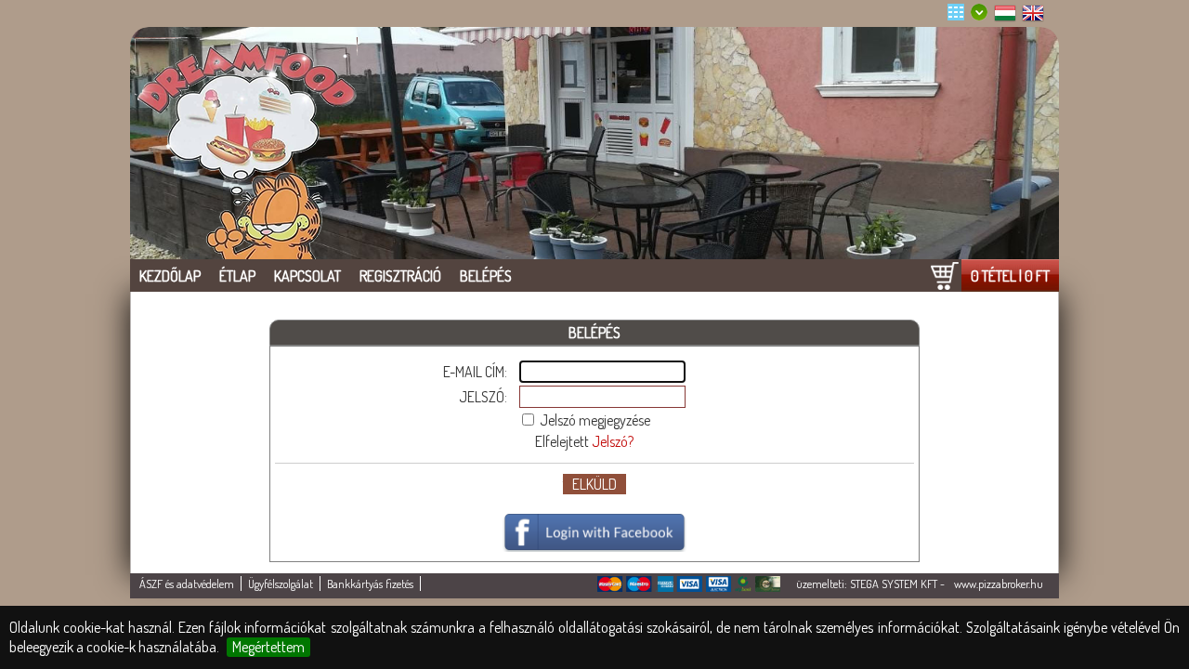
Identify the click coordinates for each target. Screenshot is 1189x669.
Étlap (237, 276)
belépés (486, 276)
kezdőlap (170, 276)
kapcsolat (307, 276)
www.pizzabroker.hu (998, 583)
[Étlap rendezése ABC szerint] (985, 15)
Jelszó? (613, 441)
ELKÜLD (594, 484)
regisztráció (400, 276)
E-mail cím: (475, 371)
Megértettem (268, 646)
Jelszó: (483, 396)
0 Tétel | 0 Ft (1010, 276)
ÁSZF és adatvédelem (186, 583)
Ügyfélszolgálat (280, 583)
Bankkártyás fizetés (370, 583)
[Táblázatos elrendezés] (961, 15)
